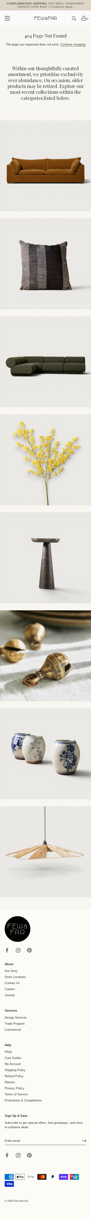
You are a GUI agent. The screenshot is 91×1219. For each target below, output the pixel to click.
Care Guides (13, 1058)
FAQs (8, 1052)
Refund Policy (14, 1076)
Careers (10, 989)
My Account (13, 1064)
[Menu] (7, 18)
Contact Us (12, 983)
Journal (9, 995)
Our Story (11, 971)
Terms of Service (16, 1094)
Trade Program (15, 1023)
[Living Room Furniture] (45, 557)
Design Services (16, 1017)
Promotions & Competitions (23, 1100)
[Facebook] (7, 950)
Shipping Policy (15, 1070)
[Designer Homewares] (45, 459)
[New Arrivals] (45, 263)
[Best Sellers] (45, 165)
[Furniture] (45, 361)
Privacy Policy (14, 1088)
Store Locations (15, 977)
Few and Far (21, 1200)
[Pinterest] (29, 950)
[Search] (74, 20)
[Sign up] (84, 1141)
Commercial (13, 1029)
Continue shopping (72, 44)
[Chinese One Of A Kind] (45, 753)
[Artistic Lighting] (45, 851)
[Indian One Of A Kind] (45, 655)
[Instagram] (18, 950)
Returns (10, 1082)
